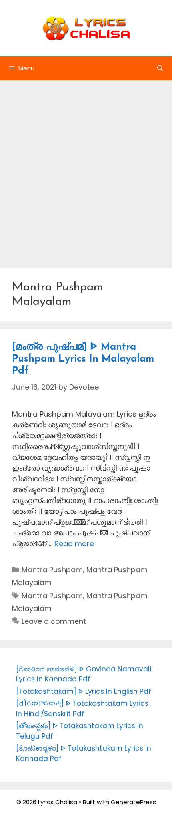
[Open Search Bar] (160, 68)
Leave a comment (54, 621)
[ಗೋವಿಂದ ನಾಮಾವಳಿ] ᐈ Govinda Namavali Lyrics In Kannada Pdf (83, 674)
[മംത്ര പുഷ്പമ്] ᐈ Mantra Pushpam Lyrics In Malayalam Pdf (83, 359)
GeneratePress (133, 802)
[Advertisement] (86, 170)
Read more (74, 544)
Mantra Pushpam (52, 570)
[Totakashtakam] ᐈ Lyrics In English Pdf (83, 691)
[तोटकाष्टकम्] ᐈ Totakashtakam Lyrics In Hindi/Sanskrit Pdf (82, 709)
